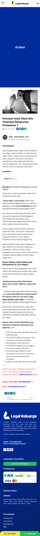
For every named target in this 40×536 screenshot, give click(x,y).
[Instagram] (4, 449)
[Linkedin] (11, 449)
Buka (14, 179)
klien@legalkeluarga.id (17, 444)
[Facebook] (8, 449)
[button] (38, 3)
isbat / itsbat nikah (9, 372)
